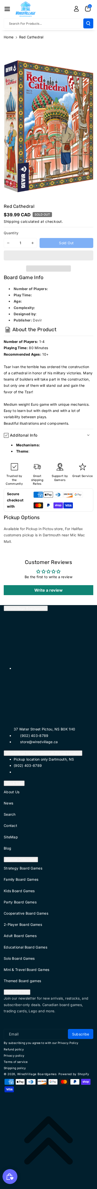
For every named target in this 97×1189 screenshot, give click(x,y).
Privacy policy (14, 1055)
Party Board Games (20, 902)
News (8, 803)
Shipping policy (15, 1068)
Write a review (48, 590)
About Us (11, 792)
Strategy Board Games (23, 868)
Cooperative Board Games (26, 913)
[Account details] (76, 8)
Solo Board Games (19, 958)
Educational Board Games (25, 947)
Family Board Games (21, 879)
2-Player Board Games (23, 924)
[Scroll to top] (48, 1140)
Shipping (12, 221)
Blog (7, 848)
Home (8, 37)
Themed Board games (22, 981)
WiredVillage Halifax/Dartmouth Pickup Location (43, 753)
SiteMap (11, 837)
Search (10, 814)
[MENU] (7, 9)
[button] (48, 256)
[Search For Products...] (88, 23)
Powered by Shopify (73, 1074)
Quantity (11, 233)
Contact (10, 825)
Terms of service (16, 1062)
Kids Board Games (19, 891)
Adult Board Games (20, 936)
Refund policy (14, 1049)
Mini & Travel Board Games (26, 969)
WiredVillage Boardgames (26, 608)
